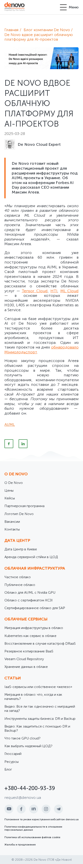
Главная (11, 29)
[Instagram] (46, 809)
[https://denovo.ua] (14, 7)
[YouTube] (8, 809)
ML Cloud (69, 290)
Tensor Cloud (35, 290)
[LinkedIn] (23, 443)
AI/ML (9, 424)
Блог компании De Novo (47, 29)
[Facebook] (8, 443)
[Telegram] (58, 809)
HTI (53, 290)
